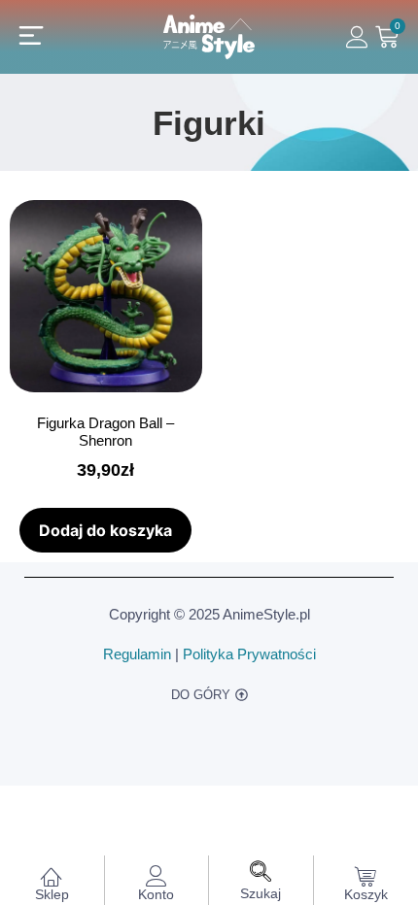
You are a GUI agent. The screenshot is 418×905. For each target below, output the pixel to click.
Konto (156, 894)
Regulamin (137, 654)
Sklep (52, 894)
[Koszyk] (365, 876)
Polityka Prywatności (249, 654)
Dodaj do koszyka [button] (105, 530)
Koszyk (366, 894)
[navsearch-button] (260, 873)
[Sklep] (51, 876)
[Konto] (156, 876)
